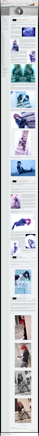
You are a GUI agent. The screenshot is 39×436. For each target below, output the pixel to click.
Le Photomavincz (34, 15)
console (3, 44)
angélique (3, 37)
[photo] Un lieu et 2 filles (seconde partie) (23, 19)
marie (2, 54)
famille (3, 46)
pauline (3, 58)
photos (3, 60)
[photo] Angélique (19, 256)
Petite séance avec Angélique (21, 297)
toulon (2, 65)
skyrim (3, 63)
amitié (2, 36)
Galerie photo (4, 18)
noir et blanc (3, 55)
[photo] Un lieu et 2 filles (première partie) (23, 180)
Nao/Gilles (5, 22)
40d (2, 34)
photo (29, 252)
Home (3, 17)
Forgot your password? (6, 4)
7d (2, 33)
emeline (3, 45)
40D (26, 425)
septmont (3, 62)
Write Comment (23, 299)
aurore (3, 39)
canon (3, 42)
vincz (4, 26)
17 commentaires (19, 299)
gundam (3, 49)
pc (2, 59)
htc (2, 50)
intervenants (6, 70)
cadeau (3, 41)
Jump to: (30, 430)
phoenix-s (25, 16)
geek (2, 47)
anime (2, 38)
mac (2, 52)
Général (3, 30)
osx (2, 57)
